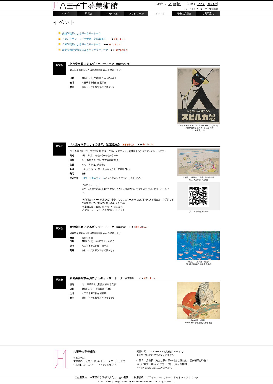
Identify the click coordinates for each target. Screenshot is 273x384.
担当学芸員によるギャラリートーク (81, 33)
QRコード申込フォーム (93, 178)
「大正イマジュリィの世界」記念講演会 (84, 39)
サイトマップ (200, 9)
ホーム (188, 9)
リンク (194, 377)
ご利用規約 (137, 377)
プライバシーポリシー (159, 377)
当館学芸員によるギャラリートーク (81, 44)
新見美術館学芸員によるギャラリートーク (85, 50)
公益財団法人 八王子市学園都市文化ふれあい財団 (102, 377)
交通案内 (213, 9)
